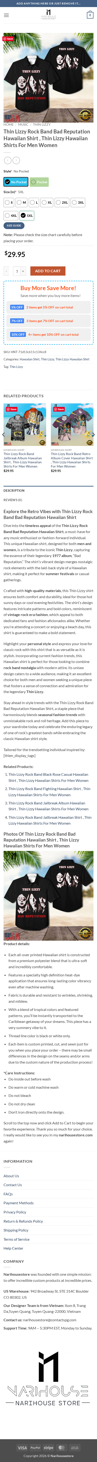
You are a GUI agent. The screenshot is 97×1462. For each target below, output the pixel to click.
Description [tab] (14, 490)
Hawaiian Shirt (30, 359)
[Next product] (7, 160)
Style (8, 171)
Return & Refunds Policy (23, 1221)
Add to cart (48, 271)
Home (9, 124)
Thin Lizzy (42, 124)
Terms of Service (16, 1239)
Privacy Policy (15, 1212)
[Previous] (4, 444)
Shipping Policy (16, 1230)
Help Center (13, 1248)
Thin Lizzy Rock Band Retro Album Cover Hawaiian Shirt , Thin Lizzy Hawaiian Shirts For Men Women (72, 460)
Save (10, 38)
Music (23, 124)
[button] (6, 15)
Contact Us (13, 1184)
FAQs (8, 1194)
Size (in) (10, 192)
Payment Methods (19, 1203)
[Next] (93, 444)
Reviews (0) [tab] (13, 500)
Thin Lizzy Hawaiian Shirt (72, 359)
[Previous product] (16, 160)
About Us (11, 1175)
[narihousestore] (48, 15)
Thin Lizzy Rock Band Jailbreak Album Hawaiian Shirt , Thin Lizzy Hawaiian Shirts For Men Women (23, 460)
